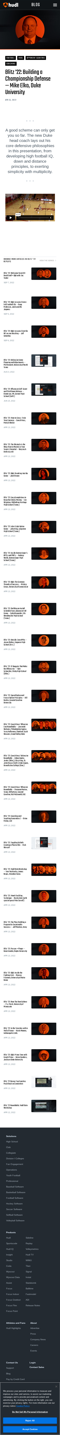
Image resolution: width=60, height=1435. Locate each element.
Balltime (29, 1288)
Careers (34, 1345)
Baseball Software (15, 1186)
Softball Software (14, 1215)
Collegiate (11, 1153)
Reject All (30, 1420)
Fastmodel (31, 1294)
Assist (9, 1283)
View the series (47, 260)
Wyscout (10, 1271)
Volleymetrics (32, 1249)
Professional (12, 1181)
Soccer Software (14, 1209)
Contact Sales (37, 1367)
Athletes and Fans (15, 1323)
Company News (38, 1339)
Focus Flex (11, 1305)
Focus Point (12, 1311)
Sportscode (11, 1243)
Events (33, 1350)
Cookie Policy (23, 1406)
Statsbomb (31, 1283)
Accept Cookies (30, 1429)
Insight (9, 1254)
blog (35, 5)
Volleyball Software (15, 1220)
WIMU (29, 1260)
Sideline (29, 1238)
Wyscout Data (13, 1277)
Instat (28, 1277)
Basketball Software (15, 1192)
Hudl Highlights (13, 1328)
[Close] (56, 1386)
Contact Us (12, 1362)
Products (11, 1232)
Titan (28, 1266)
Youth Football (13, 1175)
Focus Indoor (12, 1294)
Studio (9, 1260)
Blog (8, 1373)
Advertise (34, 1328)
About (33, 1323)
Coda (8, 1266)
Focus (9, 1288)
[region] (30, 1408)
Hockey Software (14, 1203)
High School (12, 1141)
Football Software (14, 1198)
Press (33, 1334)
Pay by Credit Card (15, 1379)
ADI (27, 1300)
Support (10, 1368)
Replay (29, 1243)
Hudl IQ (10, 1249)
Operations (11, 1170)
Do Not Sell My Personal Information (30, 1412)
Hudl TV (30, 1254)
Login (33, 1362)
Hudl (8, 1238)
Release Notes (33, 1305)
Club (8, 1147)
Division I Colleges (15, 1158)
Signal (29, 1271)
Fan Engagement (14, 1164)
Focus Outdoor (13, 1300)
